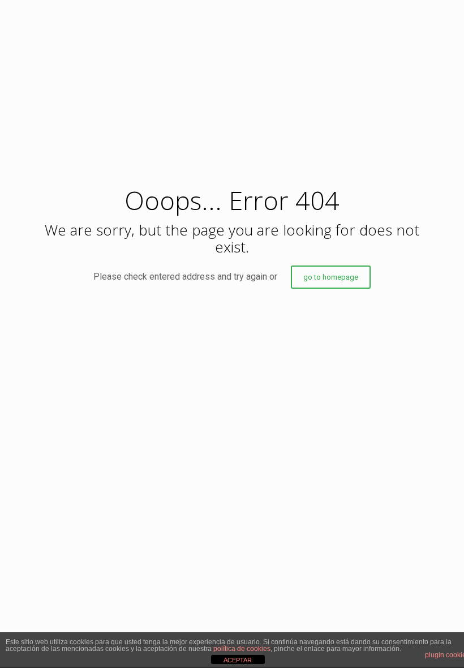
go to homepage (330, 277)
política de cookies (241, 649)
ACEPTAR (238, 660)
